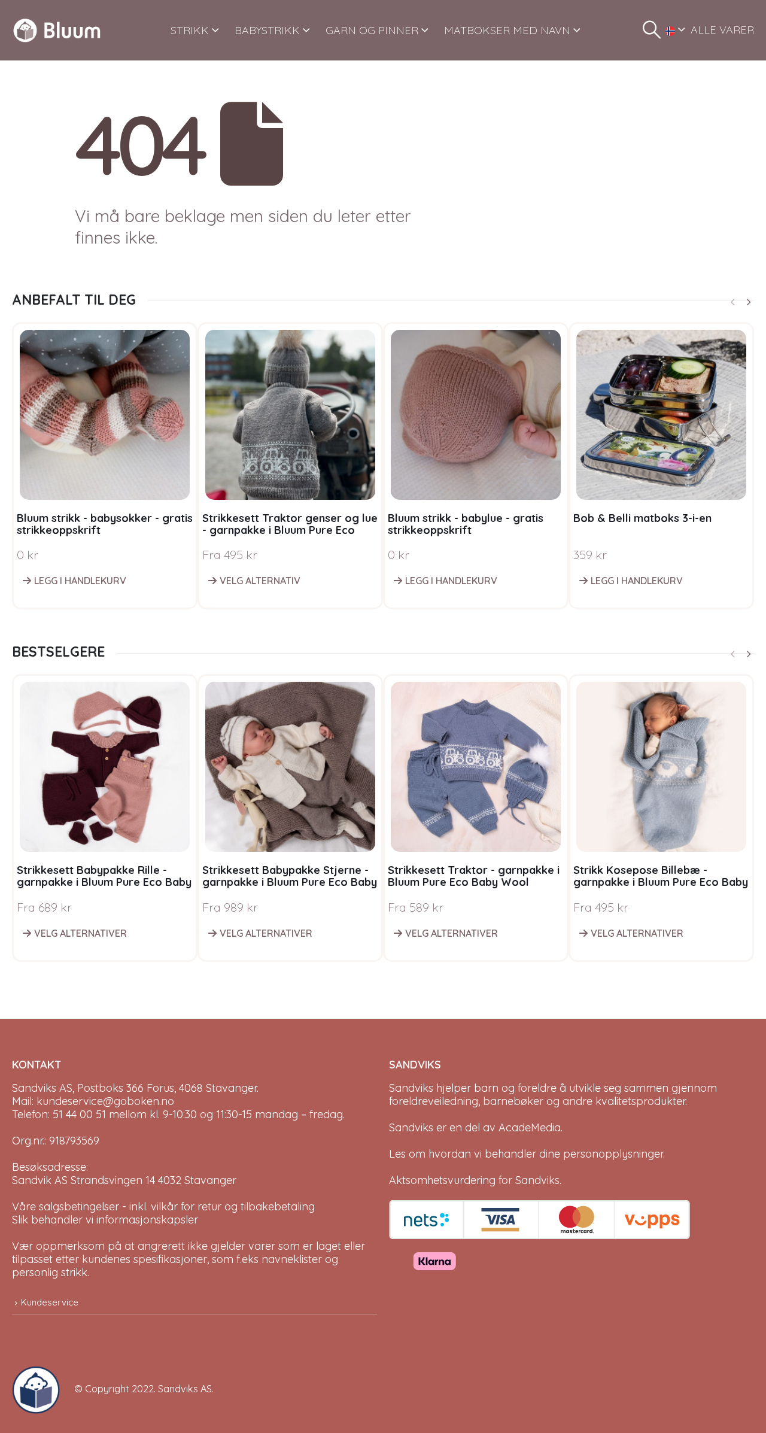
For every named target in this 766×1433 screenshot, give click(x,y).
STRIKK (190, 30)
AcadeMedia (529, 1127)
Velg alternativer (80, 933)
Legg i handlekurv (80, 581)
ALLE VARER (722, 30)
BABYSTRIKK (267, 30)
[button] (651, 30)
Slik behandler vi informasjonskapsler (105, 1219)
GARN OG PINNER (372, 30)
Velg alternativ (260, 581)
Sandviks (411, 1088)
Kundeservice (49, 1302)
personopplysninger (613, 1154)
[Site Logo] (57, 30)
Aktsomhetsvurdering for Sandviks (474, 1180)
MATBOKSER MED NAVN (507, 30)
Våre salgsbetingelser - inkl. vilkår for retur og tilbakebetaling (163, 1206)
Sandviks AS (185, 1389)
